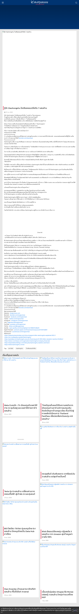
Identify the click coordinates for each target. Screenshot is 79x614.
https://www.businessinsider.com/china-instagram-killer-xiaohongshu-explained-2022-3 (30, 335)
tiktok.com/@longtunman (16, 326)
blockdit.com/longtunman (17, 315)
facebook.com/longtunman (19, 317)
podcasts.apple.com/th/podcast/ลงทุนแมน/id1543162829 (30, 330)
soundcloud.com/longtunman (21, 331)
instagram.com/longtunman (19, 320)
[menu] (2, 2)
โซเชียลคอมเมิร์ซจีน (31, 348)
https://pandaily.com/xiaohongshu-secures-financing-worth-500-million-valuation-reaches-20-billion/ (34, 339)
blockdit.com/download (26, 138)
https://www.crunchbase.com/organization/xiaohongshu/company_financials (27, 341)
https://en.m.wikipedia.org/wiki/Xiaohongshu (18, 337)
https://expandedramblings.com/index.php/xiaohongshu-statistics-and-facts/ (27, 343)
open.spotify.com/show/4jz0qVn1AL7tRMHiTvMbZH (24, 328)
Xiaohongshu (19, 348)
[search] (76, 2)
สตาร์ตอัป (10, 348)
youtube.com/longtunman (18, 324)
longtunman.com (15, 313)
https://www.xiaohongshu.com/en (15, 344)
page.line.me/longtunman (15, 322)
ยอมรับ (75, 610)
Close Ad (39, 232)
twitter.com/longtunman (16, 319)
